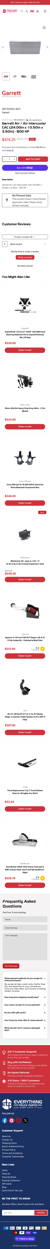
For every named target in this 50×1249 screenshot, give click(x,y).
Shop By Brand (9, 1177)
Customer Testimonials (13, 1156)
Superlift (25, 328)
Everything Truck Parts (28, 1246)
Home (5, 1170)
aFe (25, 711)
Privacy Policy (8, 1150)
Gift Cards (6, 1184)
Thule (25, 787)
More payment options (25, 173)
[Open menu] (45, 11)
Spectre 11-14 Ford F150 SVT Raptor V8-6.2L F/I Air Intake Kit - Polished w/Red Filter (25, 638)
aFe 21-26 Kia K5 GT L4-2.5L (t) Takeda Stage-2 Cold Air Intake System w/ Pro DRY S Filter (25, 717)
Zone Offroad (25, 481)
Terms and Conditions (12, 1153)
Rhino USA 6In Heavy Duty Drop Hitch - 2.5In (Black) (25, 409)
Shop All (6, 1173)
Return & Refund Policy (13, 1146)
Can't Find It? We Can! (12, 1190)
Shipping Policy (9, 1143)
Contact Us (7, 1139)
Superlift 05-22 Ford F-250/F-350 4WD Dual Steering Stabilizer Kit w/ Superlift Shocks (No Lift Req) (25, 335)
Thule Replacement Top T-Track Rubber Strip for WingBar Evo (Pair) (25, 791)
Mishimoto (25, 558)
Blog (4, 1187)
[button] (32, 11)
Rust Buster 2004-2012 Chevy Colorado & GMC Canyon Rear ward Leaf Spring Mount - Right (25, 870)
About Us (6, 1136)
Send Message (11, 966)
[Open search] (5, 244)
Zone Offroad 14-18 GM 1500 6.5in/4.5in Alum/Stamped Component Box (25, 485)
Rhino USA (25, 405)
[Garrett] (11, 93)
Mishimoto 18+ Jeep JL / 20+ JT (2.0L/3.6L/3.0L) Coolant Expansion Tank (25, 562)
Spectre (25, 634)
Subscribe (41, 1213)
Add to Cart (26, 350)
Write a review (25, 257)
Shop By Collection (11, 1180)
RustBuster (25, 863)
